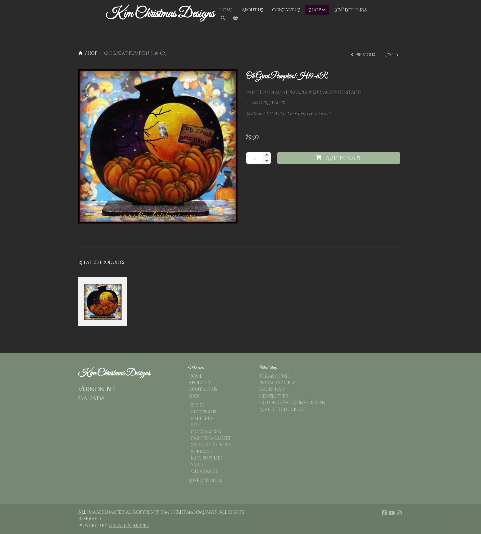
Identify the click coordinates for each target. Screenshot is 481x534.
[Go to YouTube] (391, 513)
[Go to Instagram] (399, 513)
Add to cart (344, 158)
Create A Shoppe (129, 526)
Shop (91, 53)
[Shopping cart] (235, 18)
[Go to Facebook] (384, 513)
